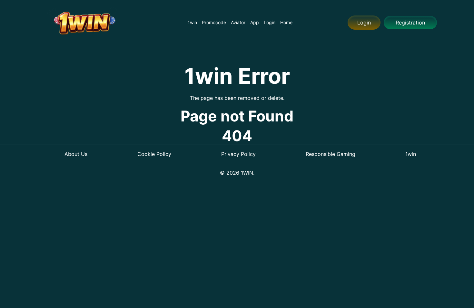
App (254, 22)
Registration (410, 22)
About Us (75, 154)
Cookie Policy (154, 154)
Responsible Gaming (330, 154)
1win (192, 22)
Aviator (238, 22)
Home (286, 22)
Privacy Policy (238, 154)
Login (269, 22)
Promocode (214, 22)
